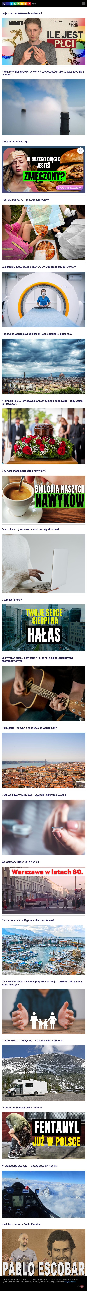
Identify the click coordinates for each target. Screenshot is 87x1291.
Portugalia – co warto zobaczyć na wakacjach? (29, 728)
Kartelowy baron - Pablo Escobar (21, 1224)
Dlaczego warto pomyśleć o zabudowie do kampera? (33, 1040)
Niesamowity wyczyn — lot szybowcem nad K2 (29, 1166)
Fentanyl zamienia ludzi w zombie (22, 1107)
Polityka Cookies (70, 1282)
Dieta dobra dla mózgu (15, 141)
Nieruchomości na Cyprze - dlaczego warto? (28, 920)
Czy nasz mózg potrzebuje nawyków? (24, 471)
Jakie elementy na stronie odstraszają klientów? (30, 529)
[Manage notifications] (82, 1286)
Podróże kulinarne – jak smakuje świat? (25, 200)
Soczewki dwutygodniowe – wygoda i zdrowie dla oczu (34, 795)
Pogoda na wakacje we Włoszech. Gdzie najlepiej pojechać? (37, 334)
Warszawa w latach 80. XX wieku (21, 861)
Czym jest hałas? (12, 599)
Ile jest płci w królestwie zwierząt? (22, 13)
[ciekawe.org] (20, 4)
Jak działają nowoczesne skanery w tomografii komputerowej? (39, 267)
